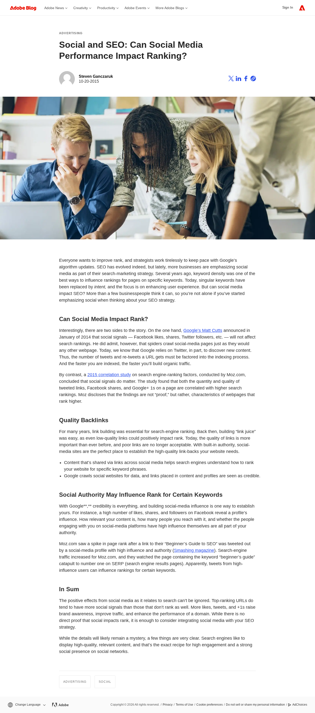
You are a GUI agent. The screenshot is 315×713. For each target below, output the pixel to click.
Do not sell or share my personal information (255, 704)
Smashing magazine (194, 550)
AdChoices (299, 704)
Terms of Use (184, 704)
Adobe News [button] (54, 8)
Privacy (168, 704)
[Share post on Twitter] (231, 79)
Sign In (287, 7)
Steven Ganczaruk (96, 76)
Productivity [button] (106, 8)
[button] (26, 704)
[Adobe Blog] (25, 8)
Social (105, 681)
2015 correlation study (109, 374)
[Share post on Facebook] (246, 79)
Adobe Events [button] (135, 8)
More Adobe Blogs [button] (170, 8)
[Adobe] (302, 8)
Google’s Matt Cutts (202, 330)
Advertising (70, 33)
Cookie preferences (209, 704)
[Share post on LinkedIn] (238, 79)
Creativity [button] (80, 8)
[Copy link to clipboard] (253, 79)
